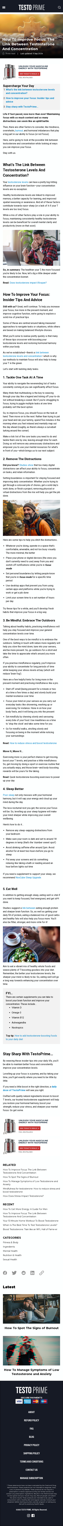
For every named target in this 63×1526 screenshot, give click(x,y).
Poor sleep (8, 795)
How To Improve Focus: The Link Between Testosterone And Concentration (25, 1171)
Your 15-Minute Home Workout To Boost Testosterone (30, 1220)
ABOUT (31, 1412)
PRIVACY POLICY (31, 1445)
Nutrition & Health (12, 1255)
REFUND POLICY (31, 1420)
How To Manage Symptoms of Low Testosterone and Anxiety (30, 1183)
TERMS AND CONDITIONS (31, 1461)
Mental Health (10, 1251)
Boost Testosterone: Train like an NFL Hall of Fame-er (30, 1229)
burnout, (19, 130)
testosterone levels (18, 182)
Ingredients (9, 1246)
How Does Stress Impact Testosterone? (23, 1196)
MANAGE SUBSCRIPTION (31, 1478)
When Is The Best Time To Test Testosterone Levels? (30, 1225)
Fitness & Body (10, 1242)
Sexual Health (10, 1259)
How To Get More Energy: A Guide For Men (25, 1209)
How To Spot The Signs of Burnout (20, 1177)
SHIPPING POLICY (31, 1453)
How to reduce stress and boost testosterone (33, 743)
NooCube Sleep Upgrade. (28, 877)
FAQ (31, 1428)
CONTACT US (32, 1470)
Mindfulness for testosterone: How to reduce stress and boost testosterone (31, 1190)
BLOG (31, 1437)
